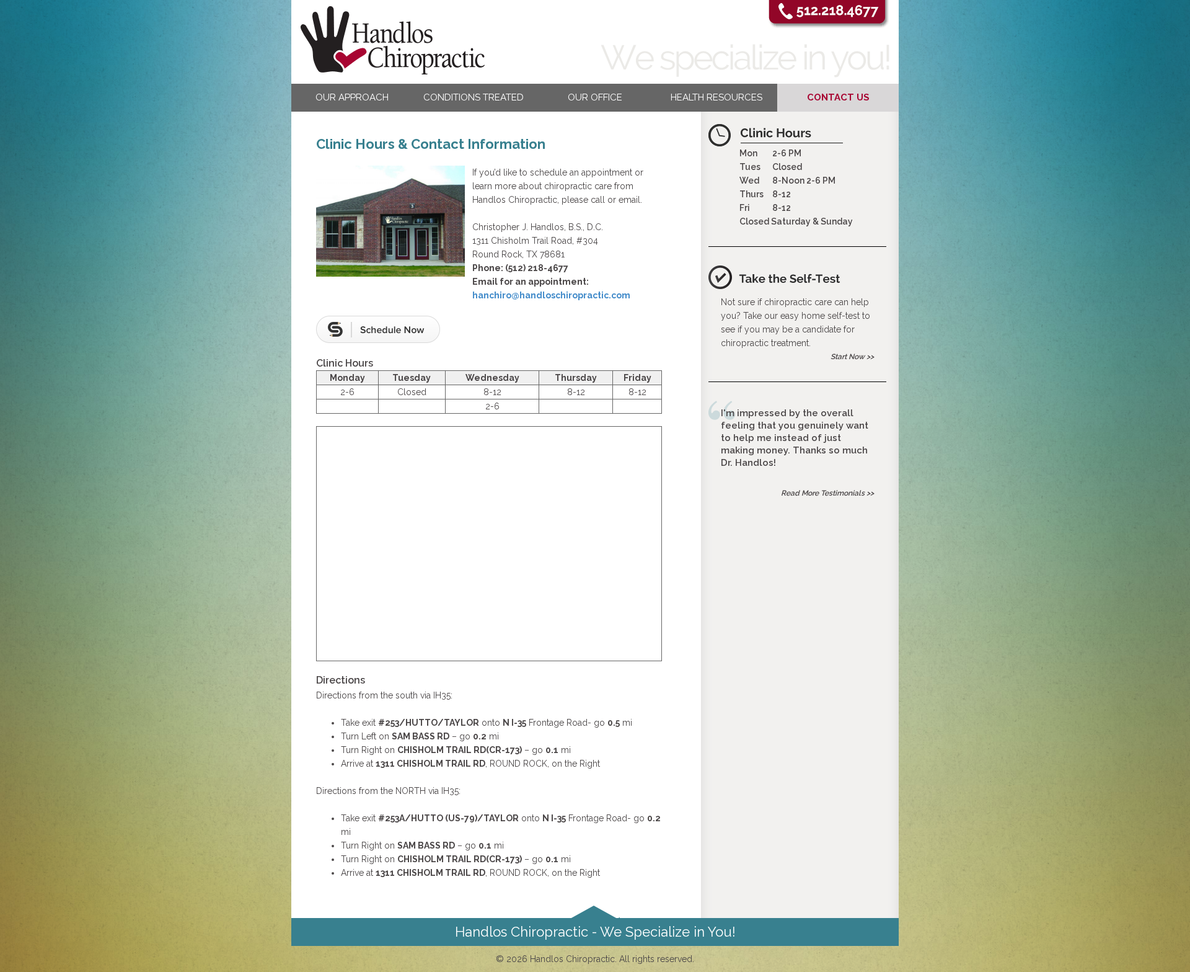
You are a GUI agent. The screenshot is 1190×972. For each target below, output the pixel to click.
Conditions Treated (473, 97)
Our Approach (352, 97)
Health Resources (716, 97)
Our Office (595, 97)
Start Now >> (852, 356)
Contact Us (838, 97)
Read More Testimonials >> (827, 493)
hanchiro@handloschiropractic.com (551, 295)
